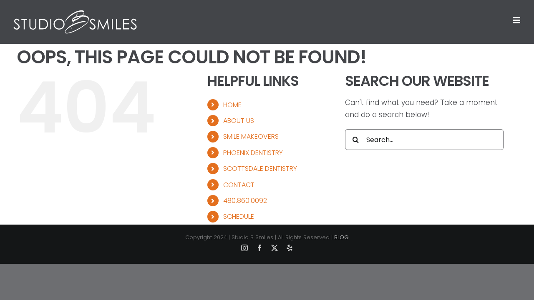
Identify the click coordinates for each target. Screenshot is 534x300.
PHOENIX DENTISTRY (253, 153)
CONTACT (238, 185)
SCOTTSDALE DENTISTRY (260, 168)
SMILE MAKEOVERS (251, 136)
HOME (232, 105)
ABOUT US (238, 120)
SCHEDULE (238, 216)
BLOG (341, 237)
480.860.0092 (245, 200)
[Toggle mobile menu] (517, 20)
